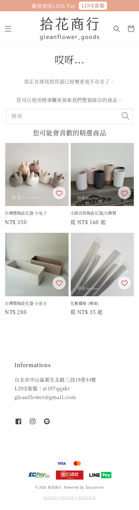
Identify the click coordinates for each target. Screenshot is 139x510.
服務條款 (50, 497)
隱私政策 (68, 497)
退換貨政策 (87, 497)
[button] (8, 29)
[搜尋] (125, 116)
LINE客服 (93, 5)
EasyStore (95, 487)
